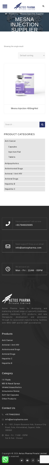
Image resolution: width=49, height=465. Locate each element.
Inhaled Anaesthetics (12, 387)
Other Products (9, 399)
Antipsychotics (12, 163)
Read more (24, 103)
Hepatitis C (10, 189)
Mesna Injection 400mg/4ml (24, 108)
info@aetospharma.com (16, 419)
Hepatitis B (10, 184)
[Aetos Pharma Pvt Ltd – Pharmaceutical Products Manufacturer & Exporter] (24, 6)
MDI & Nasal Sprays (11, 383)
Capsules (12, 147)
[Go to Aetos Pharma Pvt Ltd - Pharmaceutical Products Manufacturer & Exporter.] (6, 14)
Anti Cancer (10, 141)
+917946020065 (12, 414)
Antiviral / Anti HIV (13, 173)
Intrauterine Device (10, 391)
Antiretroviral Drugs (14, 168)
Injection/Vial (14, 152)
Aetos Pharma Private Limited (33, 453)
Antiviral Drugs (11, 179)
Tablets (11, 157)
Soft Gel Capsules (10, 395)
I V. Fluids (6, 380)
